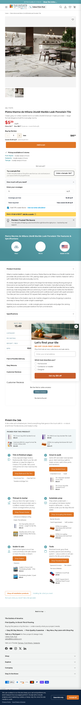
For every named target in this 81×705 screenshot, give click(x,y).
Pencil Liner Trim (19, 478)
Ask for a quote (28, 214)
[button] (74, 7)
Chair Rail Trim (31, 478)
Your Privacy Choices (18, 702)
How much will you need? (17, 182)
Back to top (39, 611)
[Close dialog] (76, 326)
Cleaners (16, 563)
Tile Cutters (67, 565)
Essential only (58, 697)
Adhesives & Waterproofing (22, 517)
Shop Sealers (19, 558)
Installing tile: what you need (43, 593)
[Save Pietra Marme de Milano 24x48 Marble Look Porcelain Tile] (73, 19)
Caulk (65, 474)
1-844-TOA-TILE (11, 637)
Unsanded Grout (55, 474)
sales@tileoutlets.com (13, 639)
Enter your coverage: (15, 187)
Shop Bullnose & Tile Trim (23, 474)
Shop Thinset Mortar (22, 512)
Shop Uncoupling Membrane (61, 514)
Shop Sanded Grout (58, 469)
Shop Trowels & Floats (59, 561)
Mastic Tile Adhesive (20, 520)
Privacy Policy (6, 702)
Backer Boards (54, 519)
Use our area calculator (36, 208)
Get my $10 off (55, 376)
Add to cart (41, 145)
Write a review (40, 392)
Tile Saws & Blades (56, 568)
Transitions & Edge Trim (21, 481)
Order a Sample (64, 173)
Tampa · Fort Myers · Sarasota (29, 643)
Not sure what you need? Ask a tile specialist (20, 598)
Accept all (72, 697)
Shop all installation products (18, 593)
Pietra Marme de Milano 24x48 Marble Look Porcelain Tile (25, 13)
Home (6, 13)
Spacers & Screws (55, 565)
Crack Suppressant (56, 522)
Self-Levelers (69, 522)
